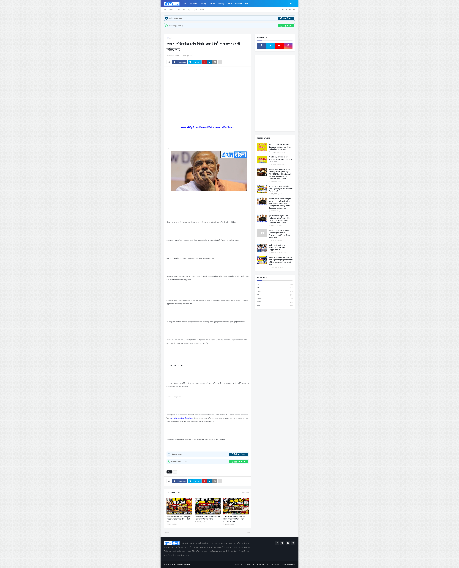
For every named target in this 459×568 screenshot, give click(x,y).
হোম (168, 38)
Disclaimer (275, 564)
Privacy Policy (262, 564)
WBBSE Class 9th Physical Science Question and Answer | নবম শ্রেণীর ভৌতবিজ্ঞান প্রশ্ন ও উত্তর (279, 233)
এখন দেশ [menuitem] (212, 3)
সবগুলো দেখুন (245, 492)
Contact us (250, 564)
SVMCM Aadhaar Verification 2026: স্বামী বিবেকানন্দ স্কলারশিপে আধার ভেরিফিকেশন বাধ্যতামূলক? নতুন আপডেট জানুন (280, 261)
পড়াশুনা (274, 291)
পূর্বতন (248, 532)
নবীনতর (167, 532)
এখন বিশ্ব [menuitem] (221, 3)
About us (239, 564)
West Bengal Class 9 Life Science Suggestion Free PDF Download (280, 159)
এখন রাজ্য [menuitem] (203, 3)
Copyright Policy (288, 564)
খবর (165, 9)
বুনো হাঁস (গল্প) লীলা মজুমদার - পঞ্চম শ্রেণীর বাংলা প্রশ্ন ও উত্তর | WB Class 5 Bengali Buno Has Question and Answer (279, 219)
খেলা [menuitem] (229, 3)
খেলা (274, 284)
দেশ (184, 9)
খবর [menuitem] (185, 3)
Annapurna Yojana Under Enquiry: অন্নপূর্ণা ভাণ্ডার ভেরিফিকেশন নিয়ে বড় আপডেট (280, 188)
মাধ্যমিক (274, 298)
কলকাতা (171, 9)
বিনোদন (202, 9)
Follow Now (239, 454)
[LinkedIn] (209, 62)
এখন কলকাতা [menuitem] (193, 3)
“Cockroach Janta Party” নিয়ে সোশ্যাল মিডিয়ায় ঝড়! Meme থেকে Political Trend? (234, 518)
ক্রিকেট (195, 9)
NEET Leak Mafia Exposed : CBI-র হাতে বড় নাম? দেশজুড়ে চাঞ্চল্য (207, 517)
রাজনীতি (274, 302)
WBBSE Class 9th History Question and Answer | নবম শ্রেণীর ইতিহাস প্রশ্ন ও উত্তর (279, 146)
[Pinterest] (204, 62)
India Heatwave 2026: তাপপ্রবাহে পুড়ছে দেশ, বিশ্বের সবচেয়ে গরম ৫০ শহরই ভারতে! (178, 518)
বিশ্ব (189, 9)
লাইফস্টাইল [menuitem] (238, 3)
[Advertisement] (208, 86)
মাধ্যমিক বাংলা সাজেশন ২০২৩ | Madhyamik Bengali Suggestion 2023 (278, 247)
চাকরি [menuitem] (246, 3)
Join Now (287, 18)
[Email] (214, 62)
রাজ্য (178, 9)
